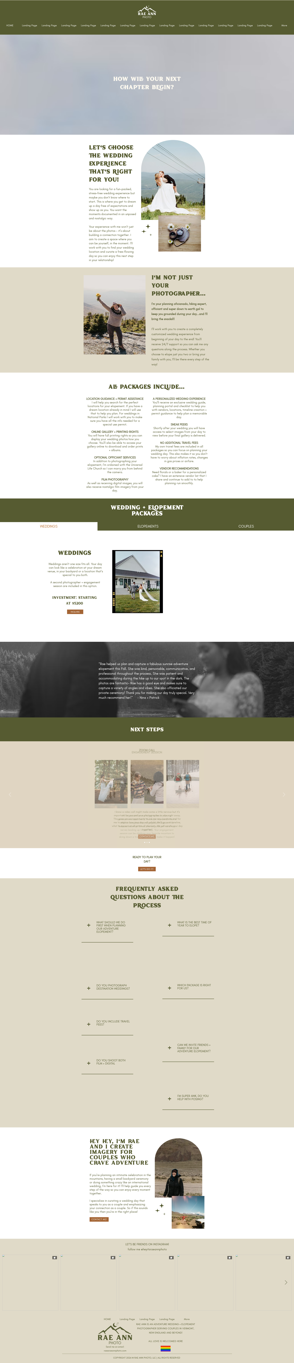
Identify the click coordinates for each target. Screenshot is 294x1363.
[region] (120, 947)
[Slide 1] (144, 842)
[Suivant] (284, 795)
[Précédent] (10, 795)
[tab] (49, 526)
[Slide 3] (149, 842)
